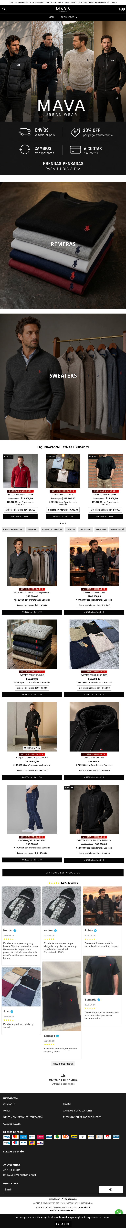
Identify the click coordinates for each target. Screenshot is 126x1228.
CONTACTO (9, 1104)
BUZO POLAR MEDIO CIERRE (20, 494)
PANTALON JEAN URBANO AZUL (32, 840)
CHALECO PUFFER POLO (94, 592)
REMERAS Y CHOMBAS (52, 529)
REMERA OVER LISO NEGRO (105, 494)
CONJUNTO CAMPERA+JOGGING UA (32, 758)
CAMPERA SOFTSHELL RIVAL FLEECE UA (94, 840)
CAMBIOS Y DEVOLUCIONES (77, 1110)
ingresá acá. (84, 1207)
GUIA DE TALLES (12, 1123)
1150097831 (13, 1170)
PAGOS (7, 1110)
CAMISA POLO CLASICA (62, 494)
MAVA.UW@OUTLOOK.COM (21, 1175)
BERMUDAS (101, 529)
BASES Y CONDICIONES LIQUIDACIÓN (23, 1117)
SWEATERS (33, 529)
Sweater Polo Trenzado (32, 675)
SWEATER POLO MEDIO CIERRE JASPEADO (32, 592)
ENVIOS (67, 1104)
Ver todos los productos (63, 873)
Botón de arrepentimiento (63, 1211)
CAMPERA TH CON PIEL (94, 758)
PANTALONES (85, 529)
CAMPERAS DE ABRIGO (13, 529)
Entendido (63, 1224)
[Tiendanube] (63, 1200)
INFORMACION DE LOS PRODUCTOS (82, 1117)
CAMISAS (71, 529)
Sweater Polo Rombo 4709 (94, 675)
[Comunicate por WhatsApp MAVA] (119, 1212)
